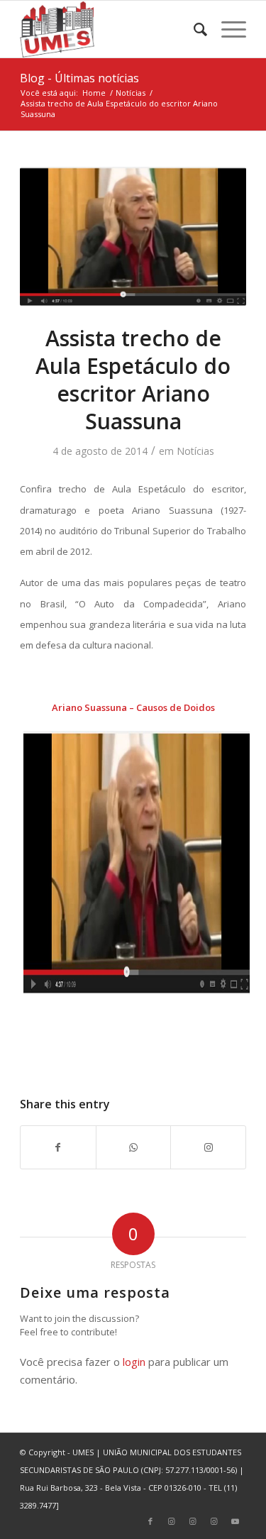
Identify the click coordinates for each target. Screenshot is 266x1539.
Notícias (195, 451)
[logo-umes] (110, 29)
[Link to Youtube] (235, 1521)
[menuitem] (193, 29)
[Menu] (226, 29)
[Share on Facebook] (58, 1147)
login (134, 1362)
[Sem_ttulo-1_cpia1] (133, 237)
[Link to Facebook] (150, 1521)
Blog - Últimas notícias (79, 78)
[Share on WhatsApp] (133, 1147)
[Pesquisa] (193, 29)
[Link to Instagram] (208, 1147)
